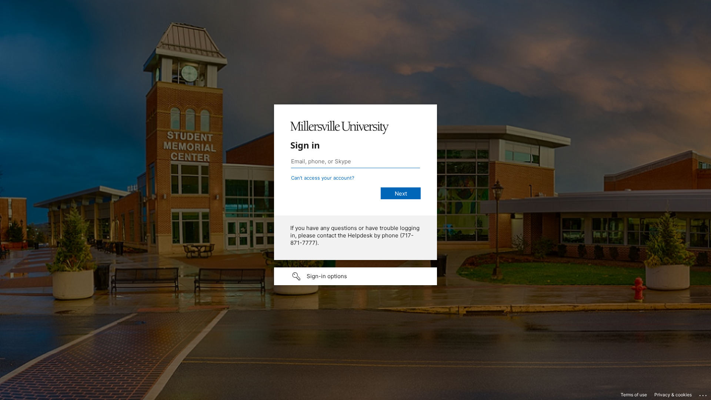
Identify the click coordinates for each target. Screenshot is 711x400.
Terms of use (634, 394)
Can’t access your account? (322, 178)
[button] (355, 276)
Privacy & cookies (673, 394)
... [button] (703, 393)
